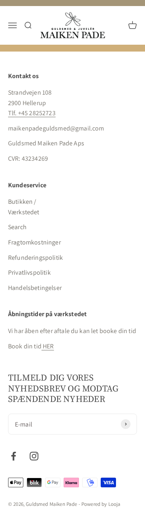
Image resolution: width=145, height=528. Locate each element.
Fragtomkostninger (34, 242)
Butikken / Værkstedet (23, 206)
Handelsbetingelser (35, 288)
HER (47, 346)
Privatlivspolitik (29, 272)
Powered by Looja (101, 504)
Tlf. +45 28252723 (32, 113)
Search (17, 227)
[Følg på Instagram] (34, 456)
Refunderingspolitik (35, 257)
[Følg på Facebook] (13, 456)
